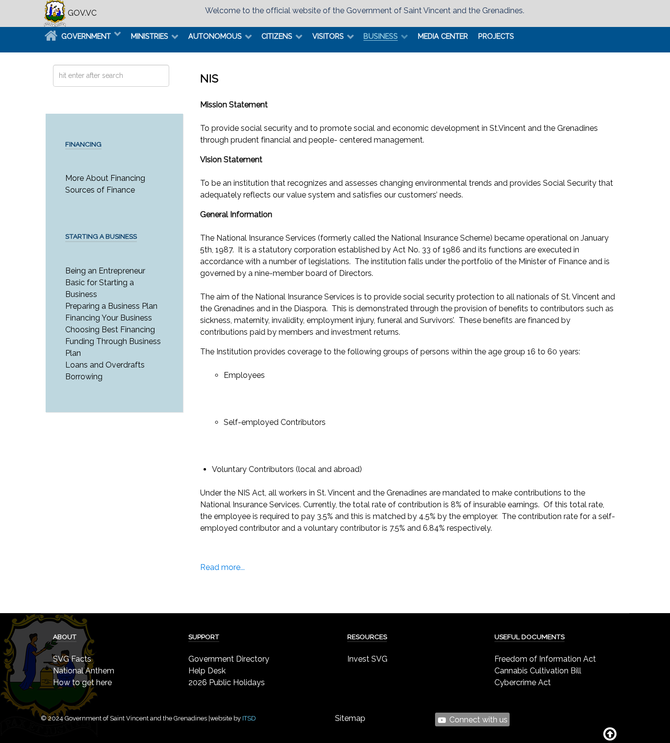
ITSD (249, 718)
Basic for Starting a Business (99, 288)
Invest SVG (367, 659)
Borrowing (84, 376)
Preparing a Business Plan (111, 306)
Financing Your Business (108, 317)
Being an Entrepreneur (105, 270)
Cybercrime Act (522, 682)
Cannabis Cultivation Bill (537, 670)
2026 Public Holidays (226, 682)
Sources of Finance (100, 190)
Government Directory (228, 659)
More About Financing (105, 178)
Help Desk (207, 670)
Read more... (222, 567)
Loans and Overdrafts (105, 365)
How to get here (82, 682)
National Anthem (83, 670)
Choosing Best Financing (110, 329)
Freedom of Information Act (545, 659)
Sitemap (350, 718)
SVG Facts (72, 659)
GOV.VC (81, 13)
